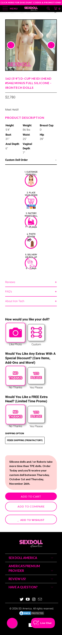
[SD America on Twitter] (21, 599)
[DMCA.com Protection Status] (32, 614)
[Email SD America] (40, 599)
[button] (31, 519)
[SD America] (31, 8)
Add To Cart (31, 496)
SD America (25, 608)
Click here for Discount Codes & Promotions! (31, 2)
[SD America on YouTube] (27, 599)
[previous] (11, 45)
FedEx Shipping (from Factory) (25, 440)
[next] (51, 45)
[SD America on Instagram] (34, 599)
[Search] (48, 8)
